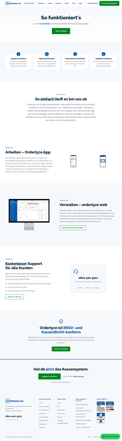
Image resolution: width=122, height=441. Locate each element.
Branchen (41, 3)
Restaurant (60, 410)
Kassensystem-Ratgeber (83, 420)
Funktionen (42, 413)
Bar (58, 406)
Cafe (58, 403)
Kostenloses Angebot (109, 3)
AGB (89, 437)
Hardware (42, 427)
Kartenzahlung (43, 417)
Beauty (59, 417)
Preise (50, 3)
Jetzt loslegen (61, 31)
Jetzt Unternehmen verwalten (72, 228)
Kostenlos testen (44, 406)
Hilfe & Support (81, 424)
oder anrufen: (73, 376)
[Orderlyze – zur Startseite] (13, 3)
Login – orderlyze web (83, 427)
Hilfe (73, 3)
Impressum (96, 437)
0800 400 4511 (93, 3)
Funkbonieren (43, 420)
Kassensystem (29, 3)
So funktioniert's (44, 410)
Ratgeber (58, 3)
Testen (67, 3)
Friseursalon (61, 413)
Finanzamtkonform (82, 404)
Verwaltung (42, 424)
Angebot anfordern (15, 297)
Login (80, 3)
